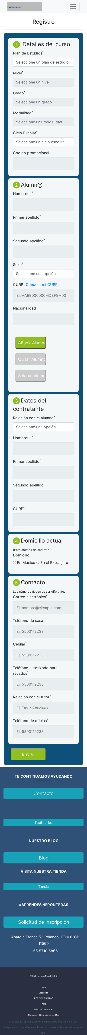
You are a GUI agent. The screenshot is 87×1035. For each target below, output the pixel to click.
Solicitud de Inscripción (43, 922)
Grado (19, 92)
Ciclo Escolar (25, 132)
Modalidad (23, 112)
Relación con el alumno (34, 417)
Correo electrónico (30, 596)
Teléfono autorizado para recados (35, 670)
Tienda (43, 886)
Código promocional (31, 152)
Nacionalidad (24, 308)
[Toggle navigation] (73, 6)
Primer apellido (27, 217)
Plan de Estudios (28, 52)
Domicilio (21, 555)
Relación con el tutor (32, 696)
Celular (20, 643)
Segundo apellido (29, 240)
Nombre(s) (23, 193)
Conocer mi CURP (42, 284)
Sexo (18, 264)
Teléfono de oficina (30, 720)
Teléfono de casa (29, 620)
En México (26, 562)
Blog (43, 858)
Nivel (18, 72)
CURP (19, 284)
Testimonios (43, 822)
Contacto (43, 793)
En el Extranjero (54, 562)
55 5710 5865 (45, 951)
